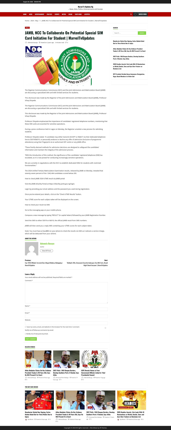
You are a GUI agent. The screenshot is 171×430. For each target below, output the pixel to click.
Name (27, 306)
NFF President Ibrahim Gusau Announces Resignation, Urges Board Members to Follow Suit (129, 75)
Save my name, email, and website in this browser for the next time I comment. (53, 327)
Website (27, 320)
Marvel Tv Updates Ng (85, 6)
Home (24, 14)
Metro (64, 14)
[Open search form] (131, 14)
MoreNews (93, 428)
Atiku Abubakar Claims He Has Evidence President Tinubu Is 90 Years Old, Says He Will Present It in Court (38, 372)
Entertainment (39, 14)
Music (131, 407)
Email (27, 313)
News (30, 14)
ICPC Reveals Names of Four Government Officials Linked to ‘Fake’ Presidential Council (93, 372)
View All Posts (46, 251)
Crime (70, 14)
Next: (87, 263)
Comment (29, 281)
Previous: (43, 263)
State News (78, 14)
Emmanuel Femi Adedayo (62, 377)
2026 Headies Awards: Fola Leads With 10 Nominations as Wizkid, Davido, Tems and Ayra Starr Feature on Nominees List (129, 66)
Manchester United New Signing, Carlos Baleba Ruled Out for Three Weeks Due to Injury (128, 42)
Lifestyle (87, 14)
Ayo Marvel (30, 419)
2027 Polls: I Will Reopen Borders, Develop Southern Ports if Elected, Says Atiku (66, 372)
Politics (49, 14)
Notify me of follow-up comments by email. (39, 330)
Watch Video (143, 14)
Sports (57, 14)
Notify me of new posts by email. (37, 334)
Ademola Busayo (32, 42)
